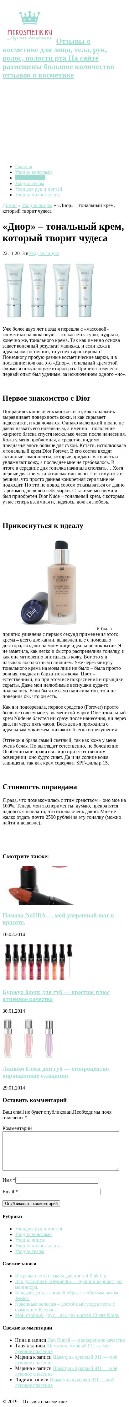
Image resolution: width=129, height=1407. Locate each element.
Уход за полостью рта (37, 194)
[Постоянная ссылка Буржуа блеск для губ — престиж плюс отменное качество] (39, 980)
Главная (23, 166)
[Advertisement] (64, 122)
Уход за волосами (33, 172)
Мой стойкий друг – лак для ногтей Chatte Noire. (67, 1315)
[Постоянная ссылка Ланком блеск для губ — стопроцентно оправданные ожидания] (28, 1056)
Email (8, 1191)
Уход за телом (29, 183)
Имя (7, 1180)
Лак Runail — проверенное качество (86, 1340)
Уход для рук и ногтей (38, 189)
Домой (10, 205)
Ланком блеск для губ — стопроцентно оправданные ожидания (56, 1072)
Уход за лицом (30, 177)
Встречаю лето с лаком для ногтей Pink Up (60, 1275)
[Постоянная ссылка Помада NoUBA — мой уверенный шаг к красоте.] (45, 903)
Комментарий (17, 1128)
